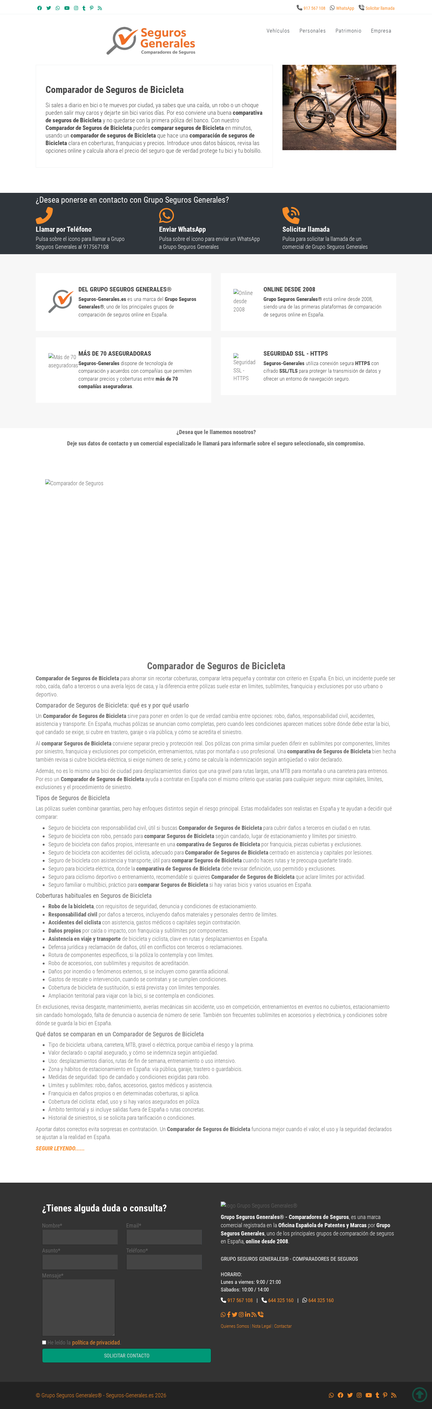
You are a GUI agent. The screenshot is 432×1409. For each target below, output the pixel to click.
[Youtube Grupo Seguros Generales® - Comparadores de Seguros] (67, 8)
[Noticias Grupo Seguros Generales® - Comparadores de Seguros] (100, 8)
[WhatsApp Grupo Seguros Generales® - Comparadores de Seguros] (58, 8)
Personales (312, 31)
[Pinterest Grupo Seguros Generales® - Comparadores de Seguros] (91, 8)
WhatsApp (345, 8)
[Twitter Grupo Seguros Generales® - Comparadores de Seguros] (48, 8)
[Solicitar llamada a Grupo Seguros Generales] (260, 1314)
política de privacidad (96, 1342)
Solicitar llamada (380, 8)
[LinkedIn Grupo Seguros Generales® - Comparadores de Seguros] (247, 1314)
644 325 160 (280, 1300)
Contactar (283, 1326)
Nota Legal (261, 1326)
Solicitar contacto (127, 1356)
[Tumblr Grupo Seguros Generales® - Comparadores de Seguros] (84, 8)
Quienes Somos (235, 1326)
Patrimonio (348, 31)
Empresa (381, 31)
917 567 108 (314, 8)
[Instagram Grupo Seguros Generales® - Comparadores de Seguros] (76, 8)
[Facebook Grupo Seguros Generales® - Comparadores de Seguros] (39, 8)
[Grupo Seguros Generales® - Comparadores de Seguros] (150, 40)
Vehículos (278, 31)
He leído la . (84, 1342)
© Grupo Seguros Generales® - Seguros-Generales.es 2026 (101, 1395)
